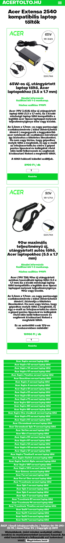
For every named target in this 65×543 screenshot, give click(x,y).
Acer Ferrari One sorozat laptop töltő (32, 479)
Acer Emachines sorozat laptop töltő (32, 379)
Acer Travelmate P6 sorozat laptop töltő (32, 503)
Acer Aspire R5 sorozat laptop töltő (32, 437)
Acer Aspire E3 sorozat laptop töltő (32, 392)
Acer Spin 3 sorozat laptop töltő (32, 489)
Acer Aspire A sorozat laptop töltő (32, 385)
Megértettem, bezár (37, 541)
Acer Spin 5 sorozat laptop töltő (32, 492)
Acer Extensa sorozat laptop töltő (32, 472)
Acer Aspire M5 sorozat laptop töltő (32, 410)
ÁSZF (4, 526)
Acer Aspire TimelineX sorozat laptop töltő (32, 454)
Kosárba (32, 177)
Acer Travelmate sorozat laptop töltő (32, 482)
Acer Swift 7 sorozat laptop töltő (32, 520)
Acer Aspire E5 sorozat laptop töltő (32, 396)
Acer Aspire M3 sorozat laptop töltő (32, 406)
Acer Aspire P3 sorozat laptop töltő (32, 417)
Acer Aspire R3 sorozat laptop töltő (32, 420)
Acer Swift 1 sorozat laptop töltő (32, 510)
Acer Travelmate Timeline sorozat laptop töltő (32, 506)
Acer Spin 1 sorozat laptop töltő (32, 486)
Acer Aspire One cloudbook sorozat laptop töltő (32, 413)
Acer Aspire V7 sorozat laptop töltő (32, 372)
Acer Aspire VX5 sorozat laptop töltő (32, 468)
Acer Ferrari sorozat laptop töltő (32, 475)
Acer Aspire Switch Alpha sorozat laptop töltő (32, 461)
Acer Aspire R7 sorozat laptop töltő (32, 441)
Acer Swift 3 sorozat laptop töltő (32, 513)
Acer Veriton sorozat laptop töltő (32, 430)
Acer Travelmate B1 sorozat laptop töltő (32, 499)
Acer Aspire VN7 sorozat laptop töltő (32, 465)
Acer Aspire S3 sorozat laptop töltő (32, 444)
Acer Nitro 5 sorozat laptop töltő (32, 434)
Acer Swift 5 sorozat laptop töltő (32, 517)
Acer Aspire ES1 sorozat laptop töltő (32, 403)
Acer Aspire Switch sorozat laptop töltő (32, 458)
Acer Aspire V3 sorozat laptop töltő (32, 365)
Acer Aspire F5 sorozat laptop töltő (32, 399)
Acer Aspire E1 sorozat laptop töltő (32, 389)
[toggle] (59, 3)
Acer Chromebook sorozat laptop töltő (32, 423)
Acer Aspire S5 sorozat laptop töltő (32, 448)
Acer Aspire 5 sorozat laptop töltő (32, 382)
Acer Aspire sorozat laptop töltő (32, 361)
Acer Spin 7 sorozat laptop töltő (32, 496)
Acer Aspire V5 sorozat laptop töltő (32, 368)
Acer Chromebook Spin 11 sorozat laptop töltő (32, 427)
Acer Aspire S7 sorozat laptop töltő (32, 451)
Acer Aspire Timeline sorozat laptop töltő (32, 375)
